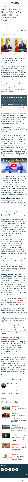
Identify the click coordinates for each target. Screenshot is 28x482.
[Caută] (22, 480)
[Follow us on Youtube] (6, 469)
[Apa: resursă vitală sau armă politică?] (6, 408)
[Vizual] (6, 480)
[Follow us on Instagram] (9, 469)
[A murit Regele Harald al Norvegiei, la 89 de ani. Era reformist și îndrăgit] (6, 456)
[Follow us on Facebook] (2, 469)
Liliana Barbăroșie (6, 23)
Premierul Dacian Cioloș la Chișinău (13, 97)
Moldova (4, 6)
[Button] (24, 30)
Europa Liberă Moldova (10, 99)
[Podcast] (14, 480)
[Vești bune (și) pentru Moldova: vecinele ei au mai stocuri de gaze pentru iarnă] (6, 427)
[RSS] (13, 469)
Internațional (15, 406)
